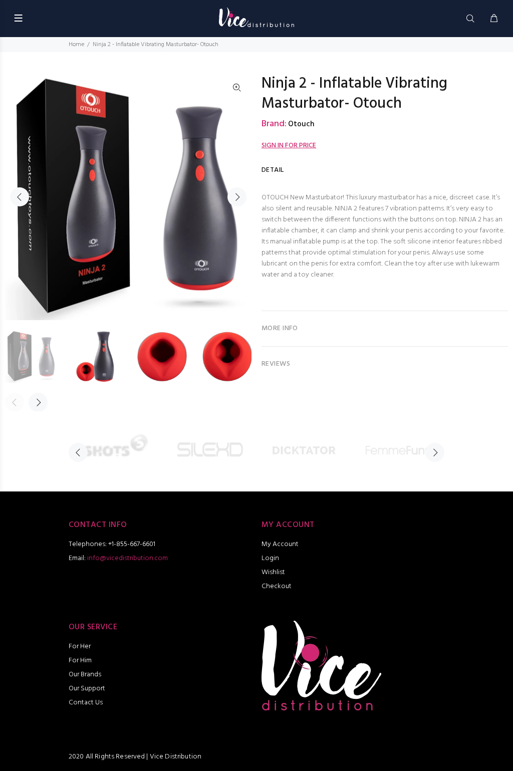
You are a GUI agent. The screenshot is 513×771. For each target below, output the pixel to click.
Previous (19, 196)
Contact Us (86, 702)
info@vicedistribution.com (127, 558)
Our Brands (85, 674)
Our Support (87, 688)
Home (76, 45)
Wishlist (273, 572)
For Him (80, 660)
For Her (80, 646)
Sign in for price (289, 145)
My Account (280, 544)
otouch (301, 124)
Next (236, 196)
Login (270, 558)
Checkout (277, 586)
